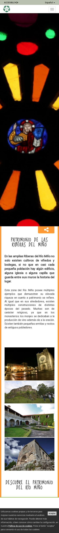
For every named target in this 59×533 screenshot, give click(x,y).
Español (49, 2)
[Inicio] (8, 9)
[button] (46, 229)
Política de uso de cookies (20, 526)
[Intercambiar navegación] (52, 9)
